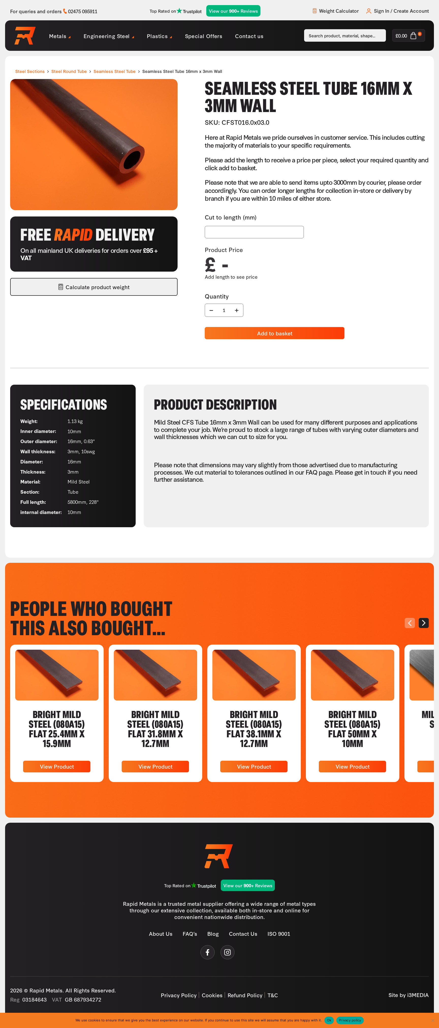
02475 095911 (82, 11)
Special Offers (204, 35)
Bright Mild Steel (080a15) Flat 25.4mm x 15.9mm (57, 728)
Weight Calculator (339, 10)
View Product (57, 766)
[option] (57, 713)
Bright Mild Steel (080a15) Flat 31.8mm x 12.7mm (155, 728)
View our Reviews (233, 11)
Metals (57, 35)
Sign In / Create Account (401, 10)
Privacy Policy (179, 995)
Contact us (249, 35)
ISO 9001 (279, 933)
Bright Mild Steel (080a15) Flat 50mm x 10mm (352, 728)
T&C (273, 995)
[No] (432, 1020)
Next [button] (424, 623)
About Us (161, 933)
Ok (329, 1020)
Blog (213, 933)
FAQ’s (190, 933)
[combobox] (345, 35)
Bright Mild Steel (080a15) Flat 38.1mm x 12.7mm (254, 728)
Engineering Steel (107, 35)
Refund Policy (245, 995)
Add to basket (274, 333)
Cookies (212, 995)
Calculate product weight (98, 286)
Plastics (157, 35)
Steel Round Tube (69, 71)
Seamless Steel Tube (114, 71)
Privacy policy (350, 1020)
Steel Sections (30, 71)
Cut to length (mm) (231, 217)
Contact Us (243, 933)
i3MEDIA (418, 994)
